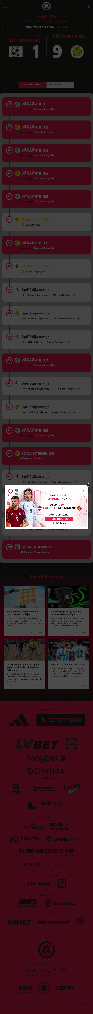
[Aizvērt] (88, 485)
